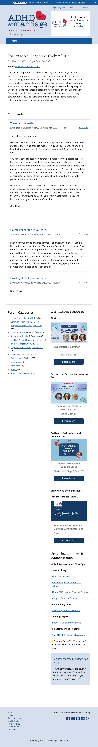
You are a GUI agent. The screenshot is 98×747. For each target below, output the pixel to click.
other (13, 369)
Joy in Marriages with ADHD (23, 343)
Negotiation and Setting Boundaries (27, 347)
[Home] (27, 19)
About (10, 712)
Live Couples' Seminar (63, 576)
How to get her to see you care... (29, 229)
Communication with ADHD (27, 66)
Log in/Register (58, 7)
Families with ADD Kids (21, 358)
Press (10, 715)
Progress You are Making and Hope (26, 325)
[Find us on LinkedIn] (82, 719)
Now (82, 27)
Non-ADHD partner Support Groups (70, 592)
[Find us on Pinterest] (73, 719)
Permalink (83, 127)
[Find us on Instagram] (87, 719)
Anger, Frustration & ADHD (23, 318)
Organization (16, 362)
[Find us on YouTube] (78, 719)
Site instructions (15, 718)
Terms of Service (15, 726)
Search (73, 7)
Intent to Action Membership (67, 622)
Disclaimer (12, 729)
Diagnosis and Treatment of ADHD (26, 332)
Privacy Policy (14, 724)
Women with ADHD (19, 354)
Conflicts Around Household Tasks (26, 340)
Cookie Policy (14, 721)
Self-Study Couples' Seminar (66, 610)
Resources (15, 365)
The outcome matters (23, 123)
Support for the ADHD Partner (24, 336)
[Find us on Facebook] (68, 719)
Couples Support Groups (64, 598)
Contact (84, 7)
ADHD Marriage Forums (21, 373)
